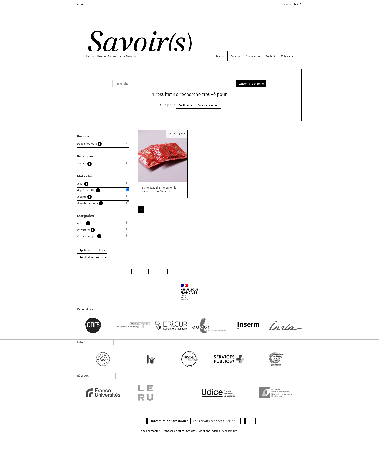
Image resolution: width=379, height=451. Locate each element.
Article (83, 223)
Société (270, 56)
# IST (82, 184)
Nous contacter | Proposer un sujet (162, 431)
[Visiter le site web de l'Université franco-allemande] (276, 392)
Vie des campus (88, 236)
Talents (220, 56)
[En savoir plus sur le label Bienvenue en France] (103, 359)
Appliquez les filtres (92, 250)
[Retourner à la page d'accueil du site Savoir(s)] (138, 44)
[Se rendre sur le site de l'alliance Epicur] (170, 325)
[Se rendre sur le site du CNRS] (93, 325)
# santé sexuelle (89, 203)
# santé (83, 197)
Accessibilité (229, 431)
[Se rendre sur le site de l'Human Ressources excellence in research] (151, 359)
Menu (80, 4)
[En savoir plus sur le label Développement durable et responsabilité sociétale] (276, 359)
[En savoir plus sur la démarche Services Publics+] (228, 359)
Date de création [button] (207, 105)
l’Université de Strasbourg (123, 56)
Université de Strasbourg (169, 421)
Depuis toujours (88, 144)
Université (85, 230)
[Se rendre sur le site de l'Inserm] (247, 325)
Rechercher (293, 4)
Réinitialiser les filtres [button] (93, 257)
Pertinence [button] (185, 105)
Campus (235, 56)
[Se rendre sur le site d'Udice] (218, 393)
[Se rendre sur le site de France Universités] (103, 392)
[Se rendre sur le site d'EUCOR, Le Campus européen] (208, 325)
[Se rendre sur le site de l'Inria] (285, 325)
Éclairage (287, 56)
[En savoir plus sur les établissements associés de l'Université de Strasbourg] (131, 325)
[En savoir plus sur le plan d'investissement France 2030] (189, 359)
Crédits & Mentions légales (203, 431)
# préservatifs (88, 190)
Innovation (253, 56)
